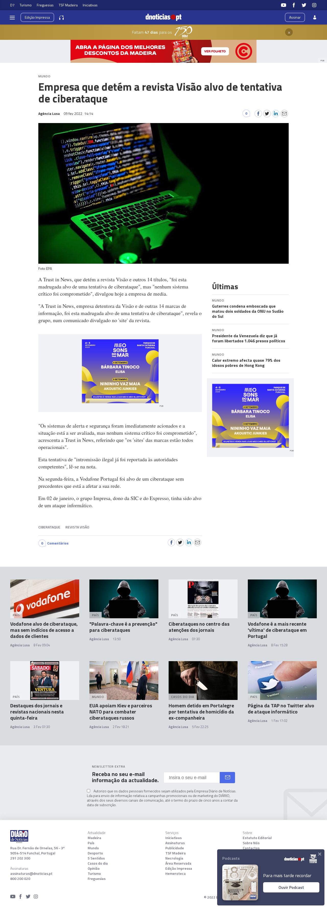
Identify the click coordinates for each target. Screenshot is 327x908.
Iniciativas (90, 5)
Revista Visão (77, 527)
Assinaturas (175, 842)
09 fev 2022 (78, 113)
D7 (12, 5)
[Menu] (12, 17)
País (91, 842)
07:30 (196, 638)
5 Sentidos (96, 858)
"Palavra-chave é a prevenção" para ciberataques (123, 627)
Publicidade (174, 848)
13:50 (117, 638)
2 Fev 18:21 (121, 726)
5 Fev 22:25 (200, 726)
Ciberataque (49, 527)
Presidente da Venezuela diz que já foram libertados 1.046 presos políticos (248, 338)
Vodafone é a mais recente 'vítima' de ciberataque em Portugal (277, 630)
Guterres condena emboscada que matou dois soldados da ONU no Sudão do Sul (248, 311)
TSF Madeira (68, 5)
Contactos (251, 848)
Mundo (93, 848)
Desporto (95, 853)
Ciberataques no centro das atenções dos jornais (199, 627)
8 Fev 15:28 (279, 645)
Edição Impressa (178, 868)
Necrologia (174, 858)
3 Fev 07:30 (41, 726)
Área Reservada (178, 863)
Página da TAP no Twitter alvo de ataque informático (281, 708)
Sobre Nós (251, 842)
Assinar (295, 17)
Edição (37, 17)
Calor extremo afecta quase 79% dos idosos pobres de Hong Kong (246, 362)
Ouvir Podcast (291, 887)
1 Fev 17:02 (279, 720)
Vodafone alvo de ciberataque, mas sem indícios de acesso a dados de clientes (44, 630)
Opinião (94, 868)
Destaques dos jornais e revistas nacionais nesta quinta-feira (37, 711)
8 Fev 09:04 (41, 645)
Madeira (94, 837)
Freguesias (45, 5)
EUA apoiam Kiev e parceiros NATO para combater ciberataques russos (120, 711)
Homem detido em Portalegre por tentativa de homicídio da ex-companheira (201, 711)
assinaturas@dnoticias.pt (31, 873)
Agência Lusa (20, 645)
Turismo (26, 5)
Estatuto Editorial (257, 837)
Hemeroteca (175, 873)
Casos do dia (98, 863)
